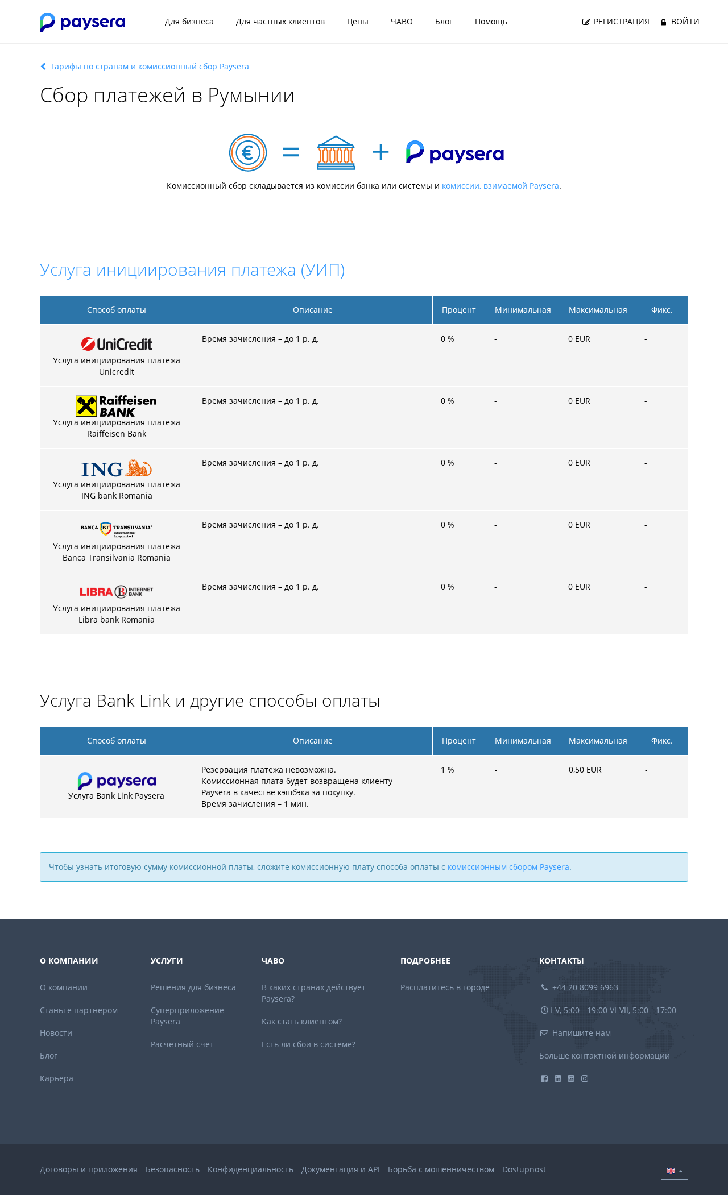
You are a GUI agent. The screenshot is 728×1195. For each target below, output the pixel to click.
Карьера (56, 1078)
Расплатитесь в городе (445, 987)
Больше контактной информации (604, 1055)
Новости (56, 1032)
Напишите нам (580, 1032)
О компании (64, 987)
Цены (358, 21)
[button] (674, 1172)
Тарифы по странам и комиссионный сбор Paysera (148, 66)
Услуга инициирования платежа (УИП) (192, 269)
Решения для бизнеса (193, 987)
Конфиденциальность (250, 1169)
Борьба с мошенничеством (441, 1169)
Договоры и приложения (89, 1169)
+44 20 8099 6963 (584, 987)
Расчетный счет (182, 1044)
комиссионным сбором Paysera (508, 866)
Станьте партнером (79, 1010)
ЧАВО (402, 21)
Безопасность (173, 1169)
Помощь (491, 21)
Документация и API (340, 1169)
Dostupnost (524, 1169)
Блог (444, 21)
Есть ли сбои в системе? (308, 1044)
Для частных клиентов (280, 21)
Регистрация (621, 21)
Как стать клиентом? (302, 1021)
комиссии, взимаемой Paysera (500, 185)
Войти (684, 21)
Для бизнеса (189, 21)
